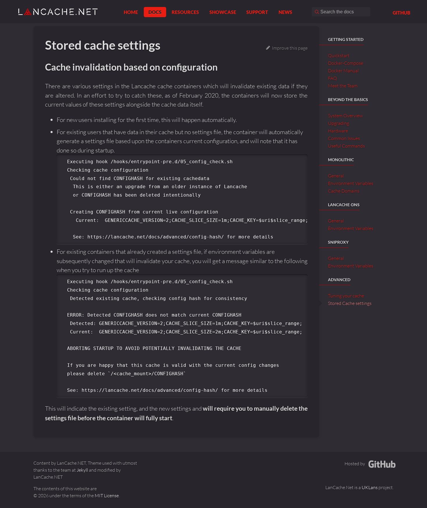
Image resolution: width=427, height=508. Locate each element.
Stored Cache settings (350, 303)
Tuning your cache (346, 296)
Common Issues (344, 138)
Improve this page (289, 48)
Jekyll (82, 470)
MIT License (107, 495)
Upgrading (338, 123)
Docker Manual (343, 70)
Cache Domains (343, 191)
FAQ (332, 78)
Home (131, 12)
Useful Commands (346, 146)
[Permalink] (224, 67)
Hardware (338, 131)
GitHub (401, 12)
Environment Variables (350, 183)
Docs (155, 12)
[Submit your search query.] (316, 11)
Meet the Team (343, 86)
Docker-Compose (345, 63)
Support (257, 12)
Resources (185, 12)
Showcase (222, 12)
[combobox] (341, 11)
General (336, 176)
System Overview (345, 116)
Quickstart (338, 55)
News (285, 12)
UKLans (370, 487)
